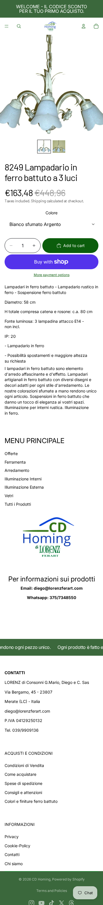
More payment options (52, 275)
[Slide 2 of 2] (59, 146)
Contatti (12, 854)
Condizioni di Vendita (24, 765)
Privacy (12, 836)
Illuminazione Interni (23, 478)
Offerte (11, 453)
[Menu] (6, 26)
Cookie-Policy (17, 845)
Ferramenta (15, 462)
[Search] (19, 26)
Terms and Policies (51, 890)
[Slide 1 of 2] (44, 146)
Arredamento (17, 470)
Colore (51, 212)
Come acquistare (20, 774)
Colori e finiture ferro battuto (31, 801)
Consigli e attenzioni (23, 792)
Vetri (9, 495)
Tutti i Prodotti (18, 504)
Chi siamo (14, 863)
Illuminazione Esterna (24, 487)
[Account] (83, 26)
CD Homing (41, 879)
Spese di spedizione (23, 783)
